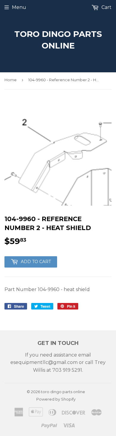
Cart (106, 7)
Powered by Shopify (56, 399)
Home (10, 79)
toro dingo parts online (58, 40)
